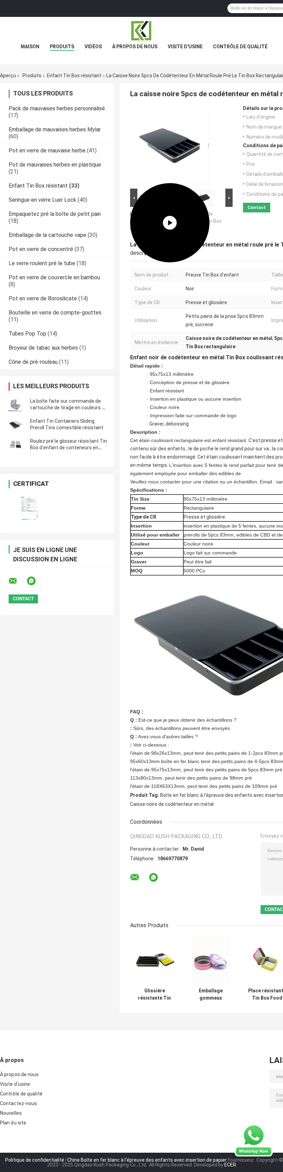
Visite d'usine (185, 46)
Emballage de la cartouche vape (47, 235)
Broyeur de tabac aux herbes (43, 347)
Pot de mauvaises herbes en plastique (55, 164)
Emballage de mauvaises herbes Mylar (55, 129)
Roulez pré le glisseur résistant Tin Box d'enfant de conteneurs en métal (68, 447)
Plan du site (13, 1122)
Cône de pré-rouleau (33, 362)
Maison (30, 46)
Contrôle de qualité (240, 46)
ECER (230, 1165)
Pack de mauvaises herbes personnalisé (57, 108)
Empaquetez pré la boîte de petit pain (55, 214)
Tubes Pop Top (27, 333)
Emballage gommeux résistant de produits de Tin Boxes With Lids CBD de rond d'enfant (211, 994)
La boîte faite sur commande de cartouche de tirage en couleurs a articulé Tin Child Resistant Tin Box (69, 407)
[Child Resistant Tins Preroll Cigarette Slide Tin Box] (169, 146)
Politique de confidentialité (34, 1160)
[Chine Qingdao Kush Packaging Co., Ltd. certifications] (28, 508)
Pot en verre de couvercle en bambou (54, 277)
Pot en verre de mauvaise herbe (47, 150)
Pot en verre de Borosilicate (43, 298)
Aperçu (8, 75)
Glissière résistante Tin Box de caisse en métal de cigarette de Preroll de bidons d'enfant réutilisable (154, 994)
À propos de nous (134, 46)
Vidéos (93, 46)
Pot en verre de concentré (41, 249)
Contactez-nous (18, 1103)
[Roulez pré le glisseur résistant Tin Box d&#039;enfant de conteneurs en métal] (15, 444)
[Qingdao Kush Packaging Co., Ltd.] (141, 30)
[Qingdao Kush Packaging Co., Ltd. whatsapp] (35, 581)
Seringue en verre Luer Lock (42, 200)
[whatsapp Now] (254, 1140)
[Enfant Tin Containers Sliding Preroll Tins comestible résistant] (15, 424)
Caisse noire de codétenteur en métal (172, 804)
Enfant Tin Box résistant (74, 75)
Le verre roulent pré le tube (42, 263)
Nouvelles (11, 1113)
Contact (256, 207)
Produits (62, 46)
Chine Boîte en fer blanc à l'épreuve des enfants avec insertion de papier (147, 1160)
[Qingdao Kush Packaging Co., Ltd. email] (17, 581)
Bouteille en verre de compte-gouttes (55, 312)
